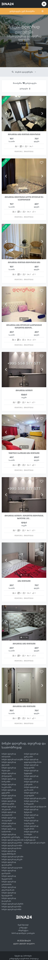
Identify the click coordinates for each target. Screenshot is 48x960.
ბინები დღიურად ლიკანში (35, 798)
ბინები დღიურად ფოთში (12, 868)
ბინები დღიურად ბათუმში (12, 759)
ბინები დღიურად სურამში (12, 857)
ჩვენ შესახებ (23, 925)
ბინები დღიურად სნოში (11, 848)
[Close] (42, 11)
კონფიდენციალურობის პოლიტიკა (24, 958)
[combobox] (24, 88)
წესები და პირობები (23, 956)
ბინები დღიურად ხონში (11, 909)
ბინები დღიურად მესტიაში (35, 807)
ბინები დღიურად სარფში (34, 843)
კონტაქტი (23, 928)
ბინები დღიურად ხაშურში (12, 904)
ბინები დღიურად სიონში (12, 845)
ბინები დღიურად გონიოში (13, 840)
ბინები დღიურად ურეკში (12, 859)
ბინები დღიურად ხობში (11, 907)
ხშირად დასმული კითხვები (23, 933)
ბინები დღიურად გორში (12, 843)
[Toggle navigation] (44, 4)
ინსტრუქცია (23, 930)
